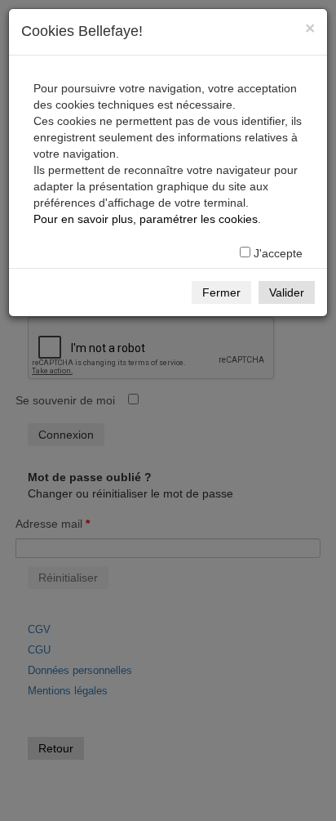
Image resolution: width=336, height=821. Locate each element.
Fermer (221, 292)
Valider (286, 292)
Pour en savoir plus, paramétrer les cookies (145, 218)
